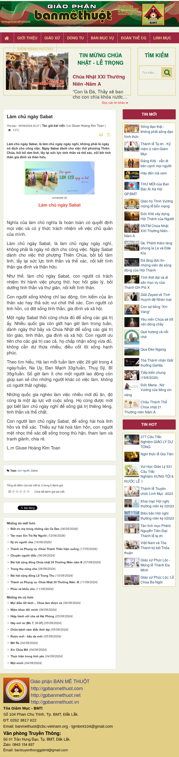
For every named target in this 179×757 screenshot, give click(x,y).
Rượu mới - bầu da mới (26, 636)
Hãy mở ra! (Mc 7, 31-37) (26, 623)
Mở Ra (14, 643)
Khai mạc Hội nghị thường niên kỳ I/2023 (157, 504)
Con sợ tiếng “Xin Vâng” (154, 309)
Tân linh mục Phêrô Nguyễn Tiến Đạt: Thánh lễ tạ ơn (156, 530)
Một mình (16, 663)
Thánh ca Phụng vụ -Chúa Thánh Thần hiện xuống (44, 549)
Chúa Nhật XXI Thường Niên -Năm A (99, 80)
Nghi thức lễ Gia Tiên (157, 454)
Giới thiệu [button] (27, 37)
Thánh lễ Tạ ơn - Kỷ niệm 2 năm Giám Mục (156, 148)
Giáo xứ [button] (52, 37)
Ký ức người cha (21, 542)
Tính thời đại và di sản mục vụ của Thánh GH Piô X (146, 282)
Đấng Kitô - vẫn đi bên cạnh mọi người (156, 163)
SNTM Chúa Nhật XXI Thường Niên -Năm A (147, 230)
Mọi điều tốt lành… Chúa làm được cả (36, 603)
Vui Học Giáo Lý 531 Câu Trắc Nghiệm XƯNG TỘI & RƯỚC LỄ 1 (149, 474)
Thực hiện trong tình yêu (27, 656)
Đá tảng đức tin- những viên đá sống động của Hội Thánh (147, 265)
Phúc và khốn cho (22, 589)
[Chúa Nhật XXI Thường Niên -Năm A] (37, 71)
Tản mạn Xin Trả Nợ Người (28, 535)
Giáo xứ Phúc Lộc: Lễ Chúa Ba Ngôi (157, 580)
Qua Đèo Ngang (153, 349)
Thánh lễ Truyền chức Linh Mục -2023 (157, 491)
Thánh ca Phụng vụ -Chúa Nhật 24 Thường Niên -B (44, 582)
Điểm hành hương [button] (35, 48)
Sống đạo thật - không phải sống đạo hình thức (148, 131)
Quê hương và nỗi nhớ (154, 334)
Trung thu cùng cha (23, 569)
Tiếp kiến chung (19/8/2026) (153, 375)
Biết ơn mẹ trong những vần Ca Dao (34, 529)
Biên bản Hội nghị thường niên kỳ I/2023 (157, 516)
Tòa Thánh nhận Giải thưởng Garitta (157, 363)
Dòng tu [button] (75, 37)
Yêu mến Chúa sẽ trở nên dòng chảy (157, 322)
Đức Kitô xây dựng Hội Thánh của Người (157, 216)
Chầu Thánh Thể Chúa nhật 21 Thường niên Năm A (145, 407)
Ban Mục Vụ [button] (102, 37)
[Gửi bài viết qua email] (93, 134)
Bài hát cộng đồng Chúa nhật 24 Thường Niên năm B (46, 562)
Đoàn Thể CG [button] (133, 37)
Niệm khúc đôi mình (24, 609)
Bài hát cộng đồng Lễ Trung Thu (32, 575)
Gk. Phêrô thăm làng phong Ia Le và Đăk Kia (156, 248)
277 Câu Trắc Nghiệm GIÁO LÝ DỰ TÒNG (157, 441)
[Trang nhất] (7, 38)
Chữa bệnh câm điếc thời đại (30, 629)
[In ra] (101, 134)
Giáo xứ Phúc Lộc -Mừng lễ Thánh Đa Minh (155, 565)
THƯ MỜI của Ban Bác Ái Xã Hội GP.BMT (146, 189)
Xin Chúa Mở (19, 649)
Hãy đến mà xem (154, 173)
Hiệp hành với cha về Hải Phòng (32, 616)
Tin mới (149, 114)
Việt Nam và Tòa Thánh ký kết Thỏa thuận (146, 547)
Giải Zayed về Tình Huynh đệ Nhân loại (156, 297)
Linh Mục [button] (162, 37)
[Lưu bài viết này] (109, 134)
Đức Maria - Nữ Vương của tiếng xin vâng (148, 390)
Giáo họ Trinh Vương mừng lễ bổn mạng (157, 204)
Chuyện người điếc (23, 555)
